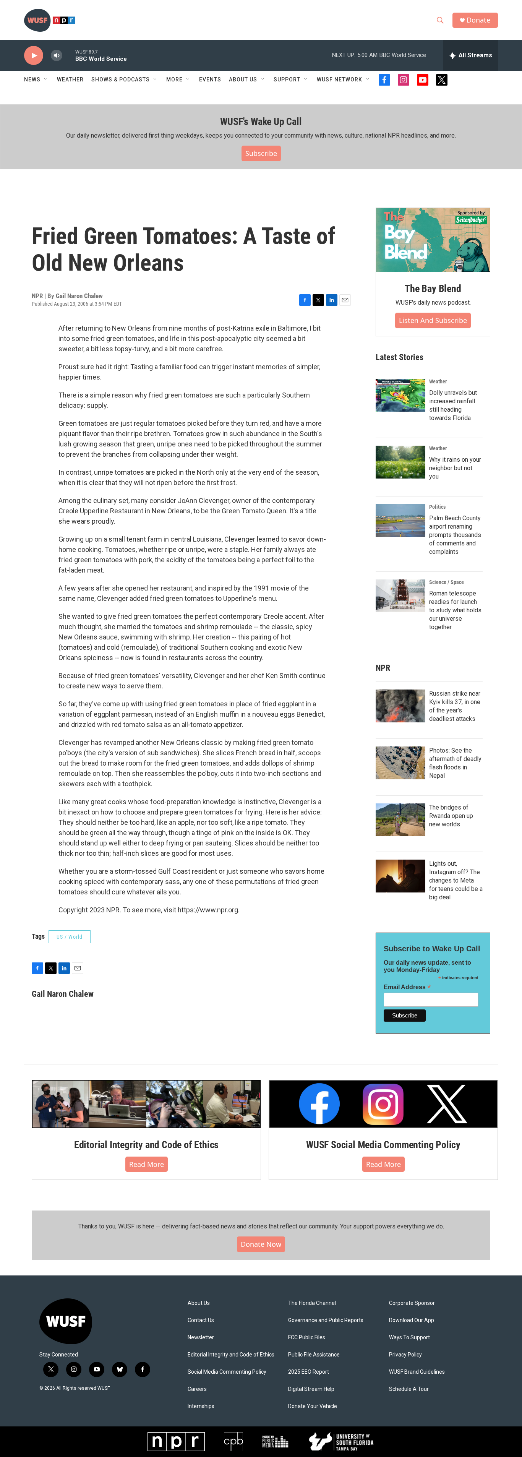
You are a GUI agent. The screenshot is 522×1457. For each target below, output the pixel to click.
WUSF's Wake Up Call (261, 121)
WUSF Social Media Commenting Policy (383, 1144)
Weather (70, 79)
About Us (199, 1303)
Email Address (407, 987)
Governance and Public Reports (325, 1320)
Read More (146, 1164)
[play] (34, 55)
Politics (437, 507)
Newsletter (201, 1337)
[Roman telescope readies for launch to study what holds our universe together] (400, 595)
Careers (197, 1389)
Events (210, 79)
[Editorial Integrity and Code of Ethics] (146, 1104)
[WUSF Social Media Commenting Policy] (383, 1104)
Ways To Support (409, 1337)
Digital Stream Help (311, 1389)
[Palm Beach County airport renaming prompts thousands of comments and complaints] (400, 520)
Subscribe (261, 153)
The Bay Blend (433, 288)
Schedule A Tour (409, 1389)
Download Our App (411, 1320)
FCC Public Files (306, 1337)
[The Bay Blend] (433, 240)
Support (287, 79)
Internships (201, 1406)
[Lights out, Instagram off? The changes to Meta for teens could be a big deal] (400, 876)
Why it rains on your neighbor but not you (455, 468)
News (32, 79)
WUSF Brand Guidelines (417, 1372)
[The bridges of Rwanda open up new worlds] (400, 819)
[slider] (69, 55)
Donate (478, 20)
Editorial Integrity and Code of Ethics (146, 1144)
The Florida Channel (312, 1303)
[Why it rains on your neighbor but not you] (400, 462)
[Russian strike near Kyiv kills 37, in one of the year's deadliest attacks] (400, 706)
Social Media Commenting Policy (227, 1372)
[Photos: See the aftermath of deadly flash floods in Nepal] (400, 762)
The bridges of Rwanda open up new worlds (451, 816)
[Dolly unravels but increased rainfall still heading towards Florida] (400, 395)
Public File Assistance (314, 1355)
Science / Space (446, 582)
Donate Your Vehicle (312, 1406)
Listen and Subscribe (433, 320)
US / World (70, 937)
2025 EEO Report (308, 1372)
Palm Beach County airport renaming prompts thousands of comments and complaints (455, 534)
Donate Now (261, 1244)
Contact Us (201, 1320)
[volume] (56, 55)
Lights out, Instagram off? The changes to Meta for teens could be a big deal (456, 880)
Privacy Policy (405, 1355)
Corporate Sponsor (412, 1303)
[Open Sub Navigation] (46, 79)
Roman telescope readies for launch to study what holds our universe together (455, 610)
